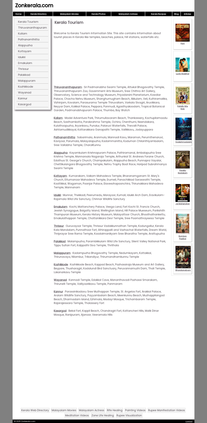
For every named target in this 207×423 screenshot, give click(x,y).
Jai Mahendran (182, 204)
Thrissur (23, 69)
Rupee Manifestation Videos (166, 410)
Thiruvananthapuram (32, 27)
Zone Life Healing (103, 415)
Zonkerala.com (34, 5)
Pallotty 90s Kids (182, 107)
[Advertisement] (111, 64)
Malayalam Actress (128, 14)
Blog (176, 14)
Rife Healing (114, 410)
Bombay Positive (183, 237)
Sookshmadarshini (184, 142)
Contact (188, 421)
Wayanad (24, 92)
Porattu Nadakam (182, 171)
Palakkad (24, 75)
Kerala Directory (39, 14)
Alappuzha (25, 45)
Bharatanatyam (183, 270)
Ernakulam (25, 63)
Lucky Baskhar (182, 73)
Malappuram (26, 81)
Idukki (21, 57)
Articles (187, 14)
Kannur (22, 98)
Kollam (22, 33)
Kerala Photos (98, 14)
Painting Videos (135, 410)
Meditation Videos (77, 415)
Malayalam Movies (69, 14)
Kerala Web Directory (35, 410)
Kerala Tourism (28, 22)
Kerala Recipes (158, 14)
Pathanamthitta (28, 39)
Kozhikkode (25, 86)
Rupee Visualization (129, 415)
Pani (183, 43)
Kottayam (24, 51)
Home (18, 14)
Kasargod (24, 104)
